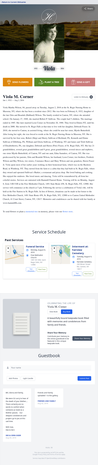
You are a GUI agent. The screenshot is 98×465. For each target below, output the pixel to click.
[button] (14, 252)
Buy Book (66, 312)
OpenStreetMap (51, 458)
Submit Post (84, 378)
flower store (68, 211)
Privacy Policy (42, 454)
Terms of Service (55, 454)
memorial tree (32, 211)
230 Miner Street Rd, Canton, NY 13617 (83, 266)
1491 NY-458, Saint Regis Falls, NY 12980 (38, 262)
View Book (53, 312)
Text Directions (31, 270)
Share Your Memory (82, 338)
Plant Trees (42, 269)
